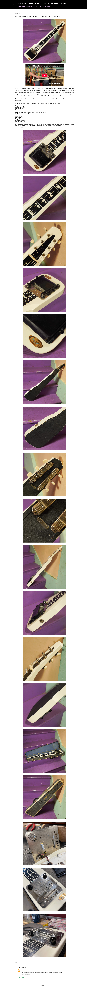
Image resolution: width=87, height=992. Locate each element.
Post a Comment (21, 977)
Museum (29, 6)
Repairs (47, 6)
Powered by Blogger (45, 985)
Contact (36, 6)
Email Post (16, 962)
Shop (23, 6)
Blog (19, 6)
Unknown (23, 970)
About (41, 6)
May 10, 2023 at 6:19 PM (26, 974)
